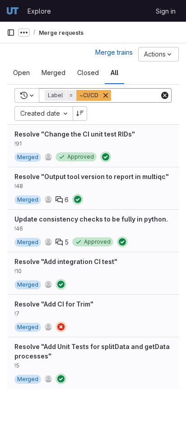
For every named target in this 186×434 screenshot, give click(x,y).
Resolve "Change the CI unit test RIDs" (74, 134)
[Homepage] (12, 11)
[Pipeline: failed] (61, 326)
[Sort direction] (80, 113)
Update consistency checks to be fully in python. (91, 219)
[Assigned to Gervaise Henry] (48, 199)
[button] (79, 95)
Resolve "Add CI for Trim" (53, 304)
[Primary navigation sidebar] (11, 32)
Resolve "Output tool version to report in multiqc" (91, 176)
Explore (39, 11)
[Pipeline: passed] (105, 156)
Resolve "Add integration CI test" (65, 261)
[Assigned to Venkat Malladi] (48, 156)
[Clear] (164, 95)
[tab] (21, 72)
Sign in (166, 11)
